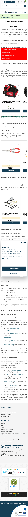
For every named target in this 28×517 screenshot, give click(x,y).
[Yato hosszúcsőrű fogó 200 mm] (11, 150)
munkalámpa (7, 337)
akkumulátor (11, 340)
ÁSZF (2, 425)
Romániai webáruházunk (7, 441)
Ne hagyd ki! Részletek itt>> (8, 17)
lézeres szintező (14, 328)
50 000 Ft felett (24, 11)
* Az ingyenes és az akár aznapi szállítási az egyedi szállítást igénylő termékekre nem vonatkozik (13, 434)
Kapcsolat (3, 423)
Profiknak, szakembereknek (9, 49)
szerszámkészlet (16, 370)
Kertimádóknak (6, 58)
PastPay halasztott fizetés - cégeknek (10, 437)
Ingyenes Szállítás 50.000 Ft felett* (9, 412)
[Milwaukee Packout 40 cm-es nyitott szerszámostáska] (11, 91)
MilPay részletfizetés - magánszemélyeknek (11, 439)
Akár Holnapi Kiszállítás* (6, 431)
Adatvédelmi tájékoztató (7, 429)
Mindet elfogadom (14, 268)
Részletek (21, 264)
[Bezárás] (26, 16)
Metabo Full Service (5, 416)
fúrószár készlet (14, 333)
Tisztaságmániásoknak (8, 55)
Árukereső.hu (14, 488)
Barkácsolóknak (6, 52)
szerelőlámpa (12, 385)
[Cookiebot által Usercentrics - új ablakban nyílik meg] (20, 242)
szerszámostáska (9, 344)
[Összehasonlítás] (18, 95)
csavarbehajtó (18, 374)
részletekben (14, 12)
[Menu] (19, 2)
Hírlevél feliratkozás (5, 410)
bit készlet (9, 331)
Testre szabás (13, 273)
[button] (11, 111)
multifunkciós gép (9, 381)
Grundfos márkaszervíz (6, 414)
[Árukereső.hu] (14, 482)
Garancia (3, 427)
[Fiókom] (22, 2)
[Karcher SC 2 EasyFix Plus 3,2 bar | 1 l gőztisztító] (11, 203)
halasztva (6, 12)
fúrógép (8, 374)
